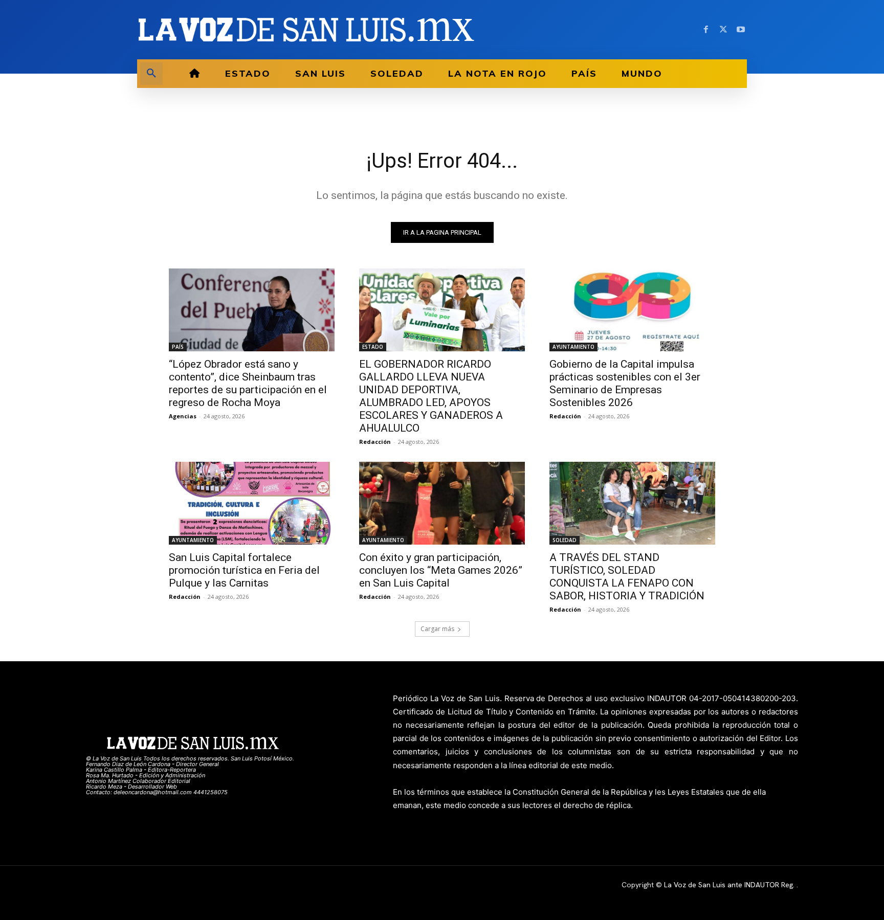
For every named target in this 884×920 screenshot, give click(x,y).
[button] (151, 73)
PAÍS (178, 346)
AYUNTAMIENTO (573, 346)
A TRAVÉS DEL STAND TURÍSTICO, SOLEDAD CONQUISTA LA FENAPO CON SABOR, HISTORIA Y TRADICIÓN (626, 576)
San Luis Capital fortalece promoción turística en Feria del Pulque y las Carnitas (244, 570)
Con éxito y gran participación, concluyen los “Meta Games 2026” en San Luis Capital (440, 570)
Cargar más (437, 628)
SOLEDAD (564, 540)
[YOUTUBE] (741, 30)
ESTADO (372, 346)
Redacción (375, 441)
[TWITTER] (723, 30)
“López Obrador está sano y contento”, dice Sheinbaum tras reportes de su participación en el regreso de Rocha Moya (248, 383)
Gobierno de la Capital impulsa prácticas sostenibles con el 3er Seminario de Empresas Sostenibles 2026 (624, 383)
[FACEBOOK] (706, 30)
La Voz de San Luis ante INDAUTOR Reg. (730, 884)
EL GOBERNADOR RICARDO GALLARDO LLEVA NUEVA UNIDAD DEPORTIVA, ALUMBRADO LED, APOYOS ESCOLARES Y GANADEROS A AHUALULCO (431, 396)
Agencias (182, 416)
